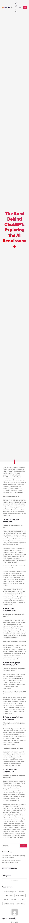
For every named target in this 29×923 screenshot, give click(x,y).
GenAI (6, 900)
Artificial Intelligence (10, 892)
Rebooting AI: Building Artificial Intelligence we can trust (11, 861)
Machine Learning (9, 904)
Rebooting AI (21, 904)
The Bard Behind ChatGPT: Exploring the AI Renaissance (13, 857)
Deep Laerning (20, 895)
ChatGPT (21, 892)
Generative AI (14, 880)
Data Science (8, 895)
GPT (23, 900)
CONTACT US (25, 7)
